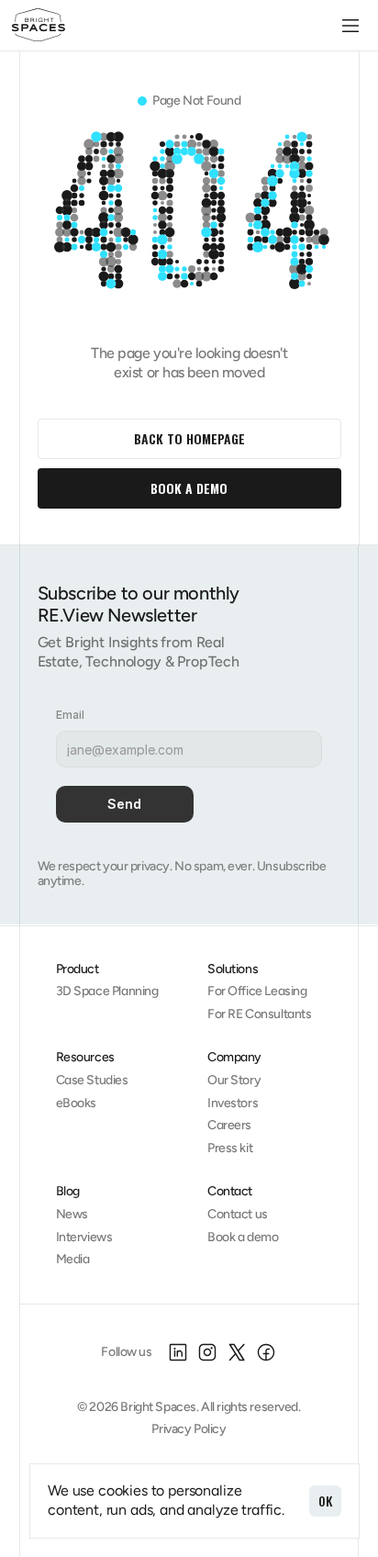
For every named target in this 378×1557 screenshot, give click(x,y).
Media (73, 1259)
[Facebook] (266, 1352)
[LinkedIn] (178, 1352)
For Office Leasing (256, 991)
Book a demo (242, 1237)
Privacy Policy (188, 1429)
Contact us (237, 1214)
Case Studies (92, 1080)
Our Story (234, 1080)
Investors (232, 1103)
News (72, 1214)
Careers (229, 1125)
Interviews (84, 1237)
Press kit (229, 1148)
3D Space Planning (107, 991)
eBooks (76, 1103)
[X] (237, 1352)
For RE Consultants (259, 1014)
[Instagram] (207, 1352)
